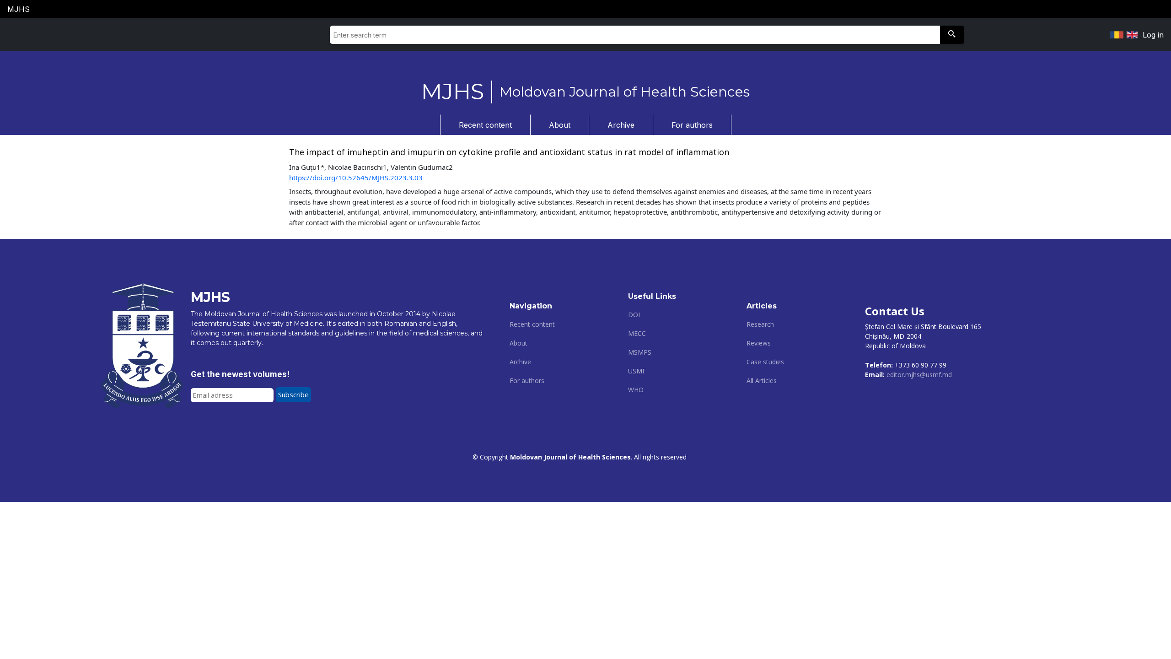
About (559, 125)
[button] (952, 35)
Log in (1153, 34)
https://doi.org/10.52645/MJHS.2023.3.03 (356, 177)
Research (760, 324)
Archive (620, 125)
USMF (637, 371)
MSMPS (639, 352)
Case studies (765, 361)
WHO (636, 389)
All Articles (762, 380)
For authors (692, 125)
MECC (637, 333)
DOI (634, 314)
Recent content (485, 125)
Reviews (759, 343)
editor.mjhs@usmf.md (919, 374)
